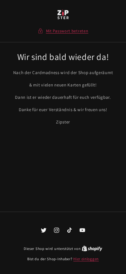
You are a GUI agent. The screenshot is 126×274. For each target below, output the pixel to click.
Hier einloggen (86, 258)
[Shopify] (92, 248)
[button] (63, 31)
